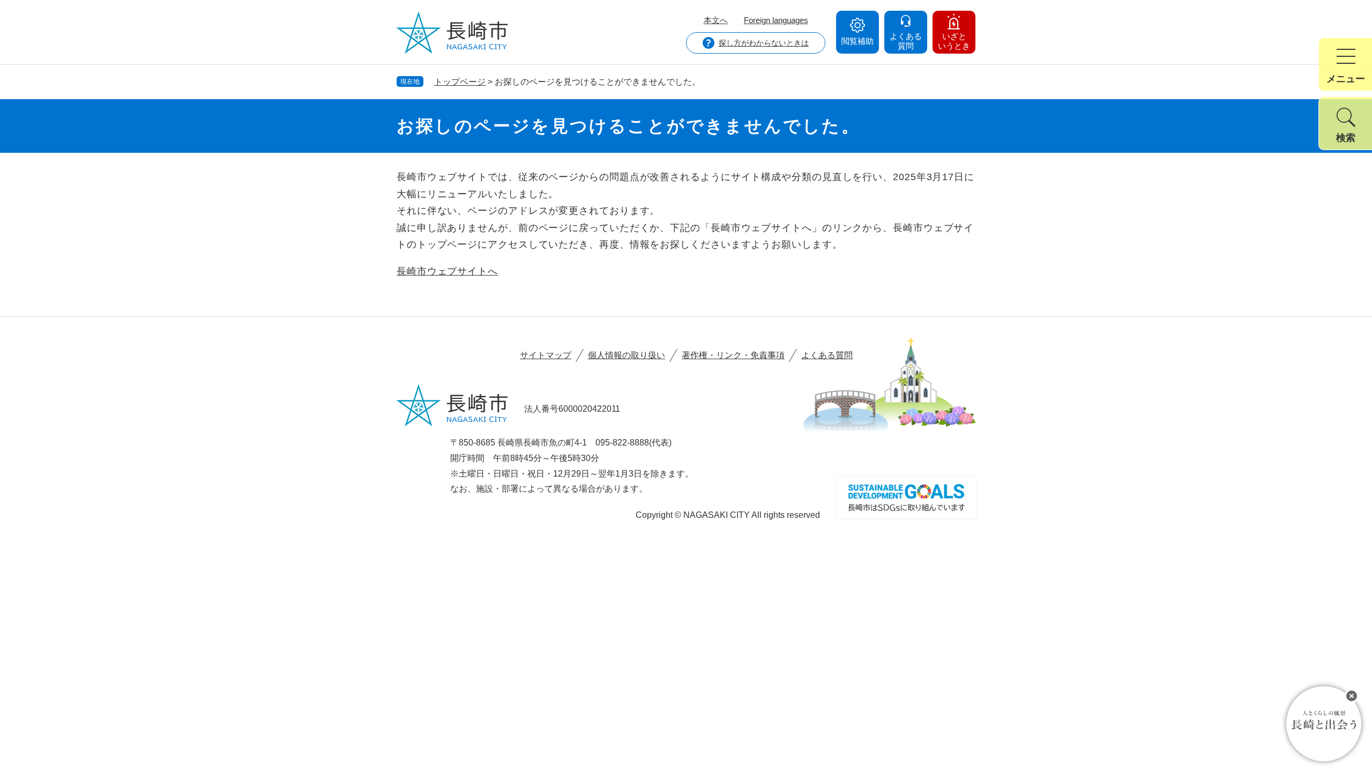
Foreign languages (776, 20)
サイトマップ (545, 355)
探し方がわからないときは (764, 43)
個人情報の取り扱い (626, 355)
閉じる (1352, 696)
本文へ (716, 20)
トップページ (460, 81)
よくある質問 (827, 355)
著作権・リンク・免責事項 (733, 355)
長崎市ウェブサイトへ (447, 271)
